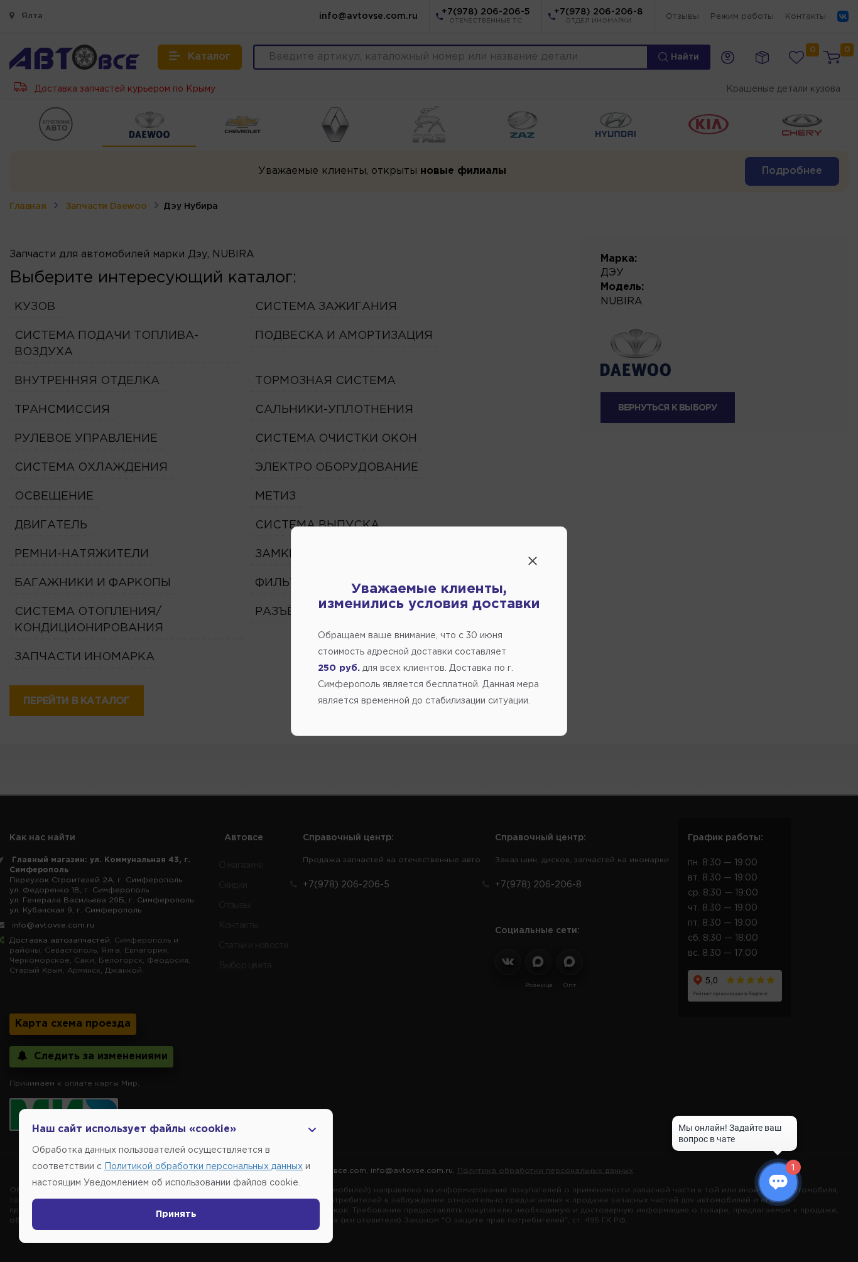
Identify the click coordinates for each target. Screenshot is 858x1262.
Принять (176, 1214)
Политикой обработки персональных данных (203, 1166)
